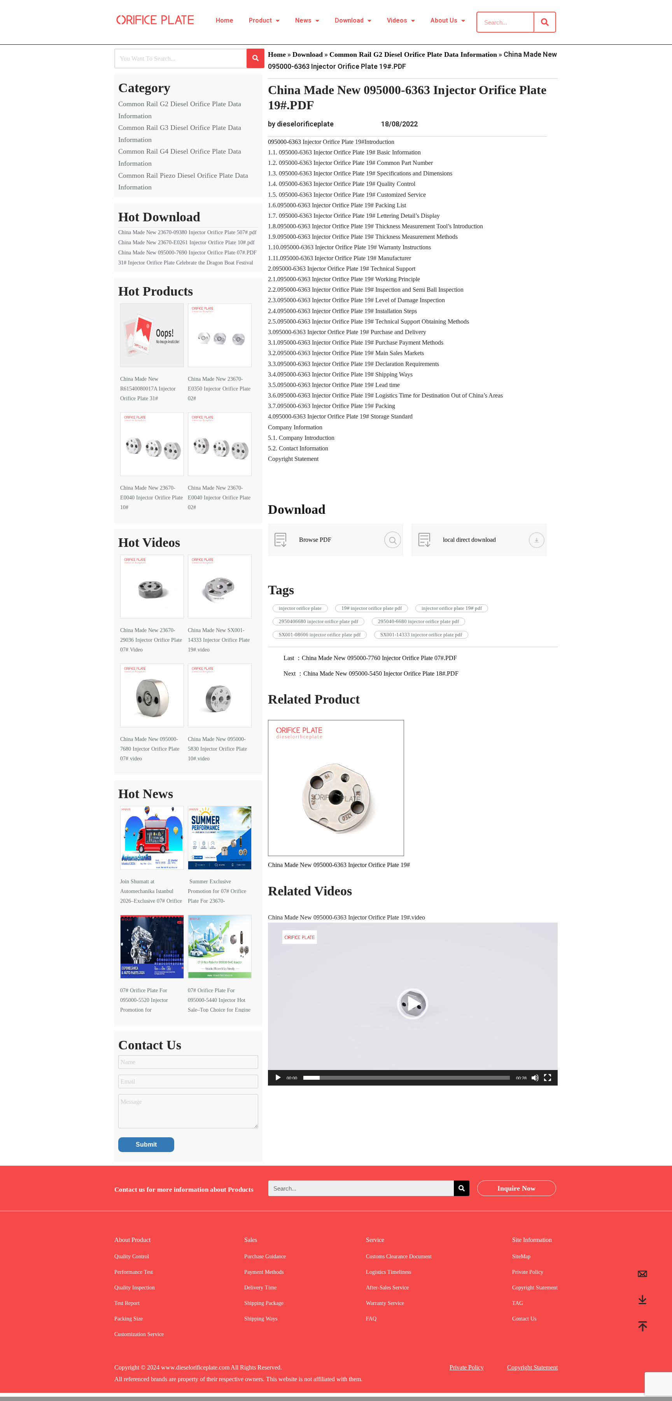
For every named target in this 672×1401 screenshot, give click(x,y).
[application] (413, 1004)
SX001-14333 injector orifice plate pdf (421, 634)
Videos (397, 20)
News (303, 20)
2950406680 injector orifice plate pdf (318, 621)
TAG (517, 1303)
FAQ (371, 1319)
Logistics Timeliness (388, 1272)
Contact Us (524, 1319)
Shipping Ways (260, 1319)
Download (349, 20)
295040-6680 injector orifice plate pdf (418, 621)
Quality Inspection (134, 1288)
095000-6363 (285, 141)
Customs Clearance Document (399, 1256)
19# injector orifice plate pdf (371, 608)
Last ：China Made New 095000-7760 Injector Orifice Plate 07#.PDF (370, 658)
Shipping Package (264, 1303)
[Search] (544, 22)
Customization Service (139, 1334)
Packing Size (128, 1319)
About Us (443, 20)
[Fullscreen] (547, 1078)
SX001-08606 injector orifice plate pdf (319, 634)
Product (260, 20)
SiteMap (521, 1256)
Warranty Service (385, 1303)
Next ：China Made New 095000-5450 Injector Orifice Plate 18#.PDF (371, 673)
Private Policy (527, 1272)
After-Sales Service (387, 1288)
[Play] (278, 1078)
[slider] (406, 1078)
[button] (412, 1003)
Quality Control (131, 1256)
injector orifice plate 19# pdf (452, 608)
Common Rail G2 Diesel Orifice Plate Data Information (413, 54)
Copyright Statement (535, 1288)
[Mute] (535, 1078)
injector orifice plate (300, 608)
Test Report (127, 1303)
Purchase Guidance (265, 1256)
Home (224, 20)
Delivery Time (260, 1288)
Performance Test (133, 1272)
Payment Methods (264, 1272)
